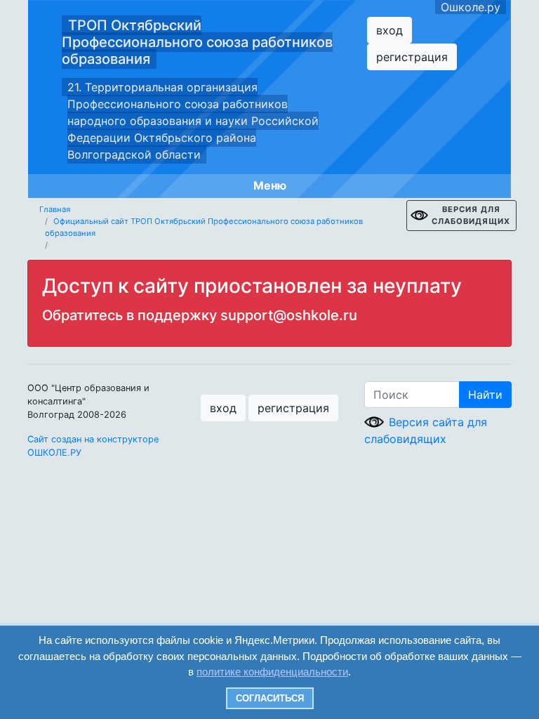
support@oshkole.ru (288, 315)
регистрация (412, 57)
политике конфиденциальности (272, 672)
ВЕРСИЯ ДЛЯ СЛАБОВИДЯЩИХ (471, 215)
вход (389, 30)
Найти (485, 395)
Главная (54, 209)
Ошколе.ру (470, 7)
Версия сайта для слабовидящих (425, 430)
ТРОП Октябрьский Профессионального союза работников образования (197, 42)
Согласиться (270, 698)
